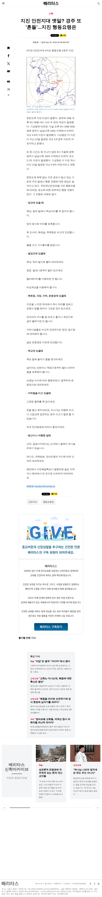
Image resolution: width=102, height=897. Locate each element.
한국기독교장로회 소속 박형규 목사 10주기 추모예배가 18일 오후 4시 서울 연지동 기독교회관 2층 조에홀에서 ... (51, 709)
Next (97, 808)
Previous (4, 808)
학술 (41, 765)
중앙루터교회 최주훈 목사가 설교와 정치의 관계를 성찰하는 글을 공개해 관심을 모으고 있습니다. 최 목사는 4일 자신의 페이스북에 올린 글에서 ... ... (85, 786)
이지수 (36, 42)
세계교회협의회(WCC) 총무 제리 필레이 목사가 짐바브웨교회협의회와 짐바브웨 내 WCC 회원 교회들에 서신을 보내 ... (50, 730)
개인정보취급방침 (79, 884)
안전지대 (32, 502)
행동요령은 (48, 502)
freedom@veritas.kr (44, 486)
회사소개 (38, 884)
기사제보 (66, 884)
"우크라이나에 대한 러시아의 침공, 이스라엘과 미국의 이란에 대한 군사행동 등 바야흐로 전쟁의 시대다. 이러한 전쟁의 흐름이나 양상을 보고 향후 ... (51, 789)
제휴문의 (57, 884)
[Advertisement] (51, 845)
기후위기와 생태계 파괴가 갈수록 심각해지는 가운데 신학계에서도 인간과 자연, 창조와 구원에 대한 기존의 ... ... (50, 669)
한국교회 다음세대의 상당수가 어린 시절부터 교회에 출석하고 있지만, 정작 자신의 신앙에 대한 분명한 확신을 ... (51, 689)
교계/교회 (77, 765)
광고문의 (48, 884)
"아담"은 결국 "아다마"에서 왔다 (52, 661)
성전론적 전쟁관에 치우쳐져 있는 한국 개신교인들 (50, 772)
